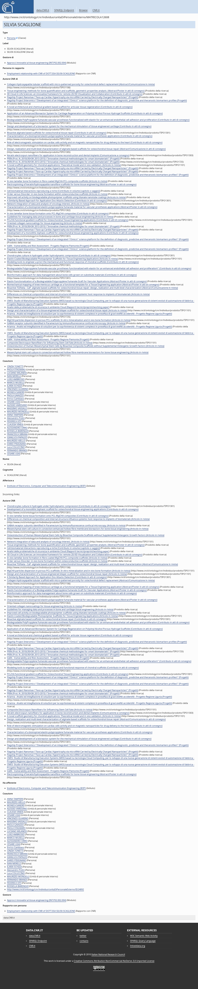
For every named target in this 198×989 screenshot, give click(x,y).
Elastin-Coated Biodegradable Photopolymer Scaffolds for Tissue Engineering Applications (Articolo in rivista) (62, 258)
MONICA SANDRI (15, 392)
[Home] (17, 6)
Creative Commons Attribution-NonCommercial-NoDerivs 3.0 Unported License (114, 960)
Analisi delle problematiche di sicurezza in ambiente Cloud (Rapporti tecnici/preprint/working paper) (58, 307)
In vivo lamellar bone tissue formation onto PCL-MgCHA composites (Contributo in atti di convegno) (58, 213)
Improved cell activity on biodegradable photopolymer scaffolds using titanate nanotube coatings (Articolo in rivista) (66, 197)
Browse (83, 10)
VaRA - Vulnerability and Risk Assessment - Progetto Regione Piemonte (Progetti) (48, 245)
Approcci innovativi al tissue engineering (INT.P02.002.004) (36, 62)
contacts (84, 940)
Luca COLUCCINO (16, 447)
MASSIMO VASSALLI (17, 408)
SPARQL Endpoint (64, 10)
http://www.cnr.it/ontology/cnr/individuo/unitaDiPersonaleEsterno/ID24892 (45, 889)
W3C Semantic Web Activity (144, 935)
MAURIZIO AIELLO (16, 440)
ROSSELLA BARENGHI (18, 430)
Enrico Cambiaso (15, 398)
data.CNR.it (42, 10)
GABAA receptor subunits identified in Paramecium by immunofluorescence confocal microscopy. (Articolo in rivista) (66, 323)
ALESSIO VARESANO (17, 405)
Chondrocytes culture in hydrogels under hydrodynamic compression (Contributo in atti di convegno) (59, 255)
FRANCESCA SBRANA (17, 434)
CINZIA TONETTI (15, 366)
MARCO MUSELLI (15, 382)
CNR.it (96, 10)
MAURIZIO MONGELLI (18, 411)
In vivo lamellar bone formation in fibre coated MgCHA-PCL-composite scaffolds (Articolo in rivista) (57, 181)
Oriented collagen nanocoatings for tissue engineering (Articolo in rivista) (44, 223)
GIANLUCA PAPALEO (17, 437)
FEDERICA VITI (14, 421)
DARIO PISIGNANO (16, 443)
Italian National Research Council (108, 954)
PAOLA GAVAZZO (15, 395)
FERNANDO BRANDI (17, 450)
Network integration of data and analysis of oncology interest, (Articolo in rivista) (48, 203)
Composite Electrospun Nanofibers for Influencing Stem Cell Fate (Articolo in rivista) (49, 342)
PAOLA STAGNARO (16, 369)
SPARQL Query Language (143, 940)
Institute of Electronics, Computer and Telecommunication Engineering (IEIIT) (46, 485)
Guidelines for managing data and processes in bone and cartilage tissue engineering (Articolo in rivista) (60, 216)
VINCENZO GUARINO (17, 388)
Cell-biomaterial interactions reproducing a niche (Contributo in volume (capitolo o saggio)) (53, 190)
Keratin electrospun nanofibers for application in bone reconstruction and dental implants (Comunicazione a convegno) (68, 155)
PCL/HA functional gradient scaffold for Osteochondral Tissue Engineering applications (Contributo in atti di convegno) (67, 219)
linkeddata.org (137, 945)
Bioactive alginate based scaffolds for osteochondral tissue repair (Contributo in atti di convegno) (56, 132)
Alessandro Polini (16, 418)
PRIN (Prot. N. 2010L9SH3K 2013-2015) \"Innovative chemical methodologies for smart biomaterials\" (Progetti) (63, 158)
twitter (83, 935)
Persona (11, 37)
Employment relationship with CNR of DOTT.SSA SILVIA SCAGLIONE (41, 73)
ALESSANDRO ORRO (17, 427)
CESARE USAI (13, 401)
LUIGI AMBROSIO (16, 379)
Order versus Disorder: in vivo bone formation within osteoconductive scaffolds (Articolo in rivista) (57, 194)
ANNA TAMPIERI (15, 414)
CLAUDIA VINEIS (15, 424)
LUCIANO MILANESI (17, 372)
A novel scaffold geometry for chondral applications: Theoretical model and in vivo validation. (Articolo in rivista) (64, 165)
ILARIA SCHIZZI (14, 385)
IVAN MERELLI (14, 376)
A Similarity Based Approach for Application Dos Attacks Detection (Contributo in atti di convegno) (57, 200)
